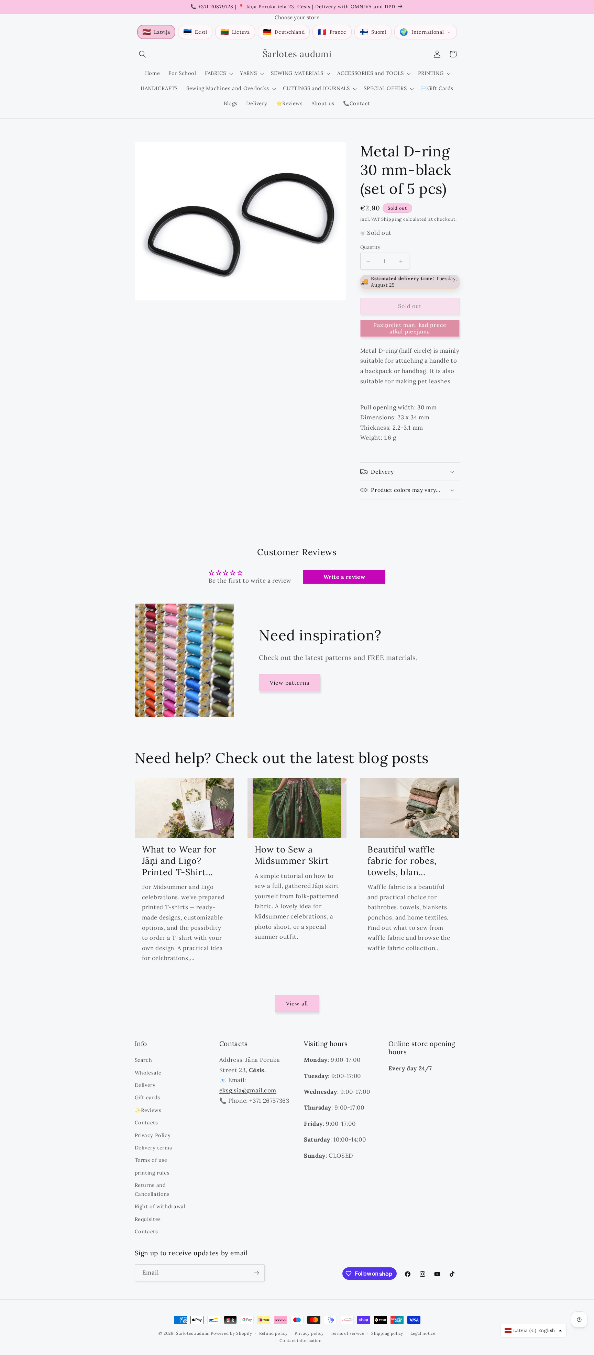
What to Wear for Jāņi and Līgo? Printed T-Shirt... (179, 861)
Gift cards (147, 1097)
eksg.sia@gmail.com (247, 1090)
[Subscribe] (256, 1272)
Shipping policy (387, 1333)
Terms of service (347, 1333)
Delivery (145, 1085)
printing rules (152, 1172)
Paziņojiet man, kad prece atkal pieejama (410, 328)
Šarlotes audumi (192, 1333)
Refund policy (273, 1333)
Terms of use (151, 1160)
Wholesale (148, 1072)
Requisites (148, 1219)
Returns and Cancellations (152, 1189)
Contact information (300, 1340)
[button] (143, 54)
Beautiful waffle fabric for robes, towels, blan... (402, 861)
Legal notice (423, 1333)
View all (297, 1003)
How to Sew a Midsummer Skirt (292, 855)
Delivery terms (153, 1147)
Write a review (344, 576)
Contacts (146, 1122)
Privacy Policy (153, 1135)
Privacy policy (309, 1333)
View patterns (290, 682)
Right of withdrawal (160, 1206)
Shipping (391, 219)
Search (143, 1060)
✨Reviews (148, 1110)
